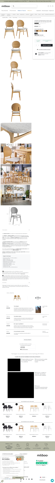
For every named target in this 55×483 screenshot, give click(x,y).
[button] (14, 365)
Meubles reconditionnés (49, 14)
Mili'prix (30, 10)
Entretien (4, 282)
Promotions (13, 10)
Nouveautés (5, 10)
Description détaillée (37, 24)
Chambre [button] (27, 14)
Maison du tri (23, 273)
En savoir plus (4, 279)
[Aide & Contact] (48, 6)
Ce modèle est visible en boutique (44, 49)
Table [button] (18, 14)
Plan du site (22, 460)
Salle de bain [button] (31, 15)
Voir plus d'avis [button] (27, 339)
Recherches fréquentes (24, 463)
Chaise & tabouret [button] (8, 15)
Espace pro (51, 10)
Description (4, 229)
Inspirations (38, 10)
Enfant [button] (36, 14)
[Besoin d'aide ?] (52, 480)
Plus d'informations (24, 349)
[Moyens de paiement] (10, 478)
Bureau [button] (14, 14)
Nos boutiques (45, 10)
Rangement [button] (22, 14)
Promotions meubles (23, 461)
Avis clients (21, 458)
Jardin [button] (39, 14)
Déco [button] (43, 14)
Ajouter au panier (47, 45)
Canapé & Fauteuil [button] (3, 15)
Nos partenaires (22, 470)
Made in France (22, 10)
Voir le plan (22, 347)
